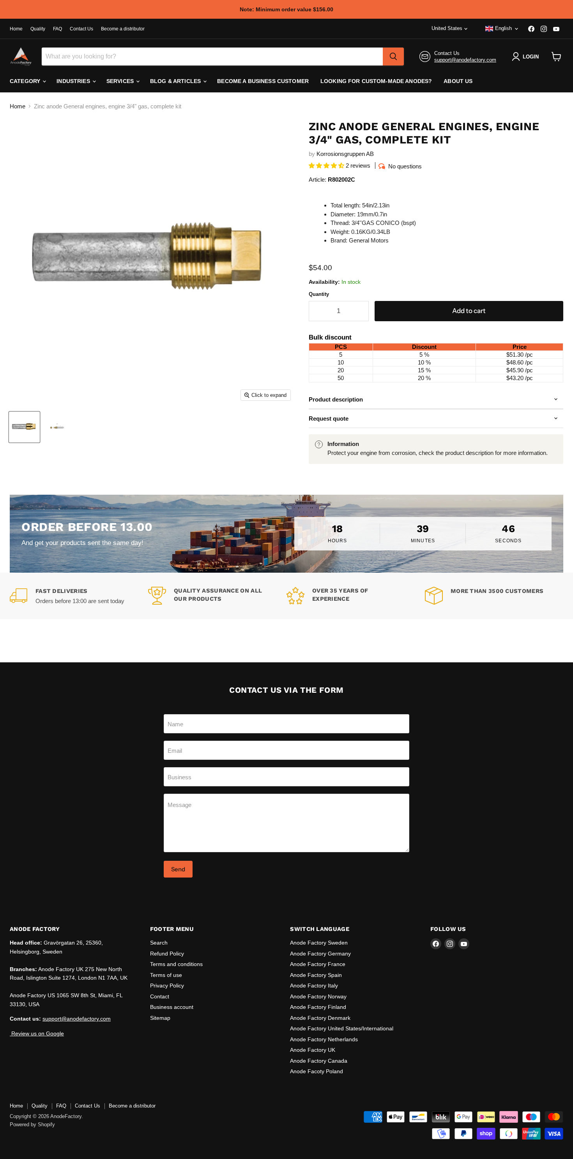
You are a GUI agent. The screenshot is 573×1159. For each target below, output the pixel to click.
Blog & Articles (176, 81)
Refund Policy (167, 953)
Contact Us (81, 29)
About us (458, 81)
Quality (37, 29)
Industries (74, 81)
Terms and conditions (176, 964)
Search (159, 943)
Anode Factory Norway (318, 996)
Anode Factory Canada (318, 1061)
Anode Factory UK (312, 1050)
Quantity (319, 294)
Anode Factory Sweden (319, 943)
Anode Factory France (317, 964)
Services (120, 81)
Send (178, 869)
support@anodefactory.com (465, 60)
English (503, 28)
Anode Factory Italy (314, 985)
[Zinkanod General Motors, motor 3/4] (24, 427)
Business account (171, 1007)
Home (16, 29)
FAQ (57, 29)
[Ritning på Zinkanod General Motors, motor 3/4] (57, 427)
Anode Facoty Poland (316, 1071)
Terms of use (166, 975)
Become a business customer (263, 81)
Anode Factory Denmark (320, 1018)
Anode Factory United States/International (341, 1028)
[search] (393, 56)
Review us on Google (37, 1033)
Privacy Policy (167, 985)
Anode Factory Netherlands (324, 1039)
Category (26, 81)
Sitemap (160, 1018)
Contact (159, 996)
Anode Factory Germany (320, 953)
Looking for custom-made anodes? (376, 81)
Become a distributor (123, 29)
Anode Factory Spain (316, 975)
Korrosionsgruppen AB (345, 153)
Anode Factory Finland (318, 1007)
